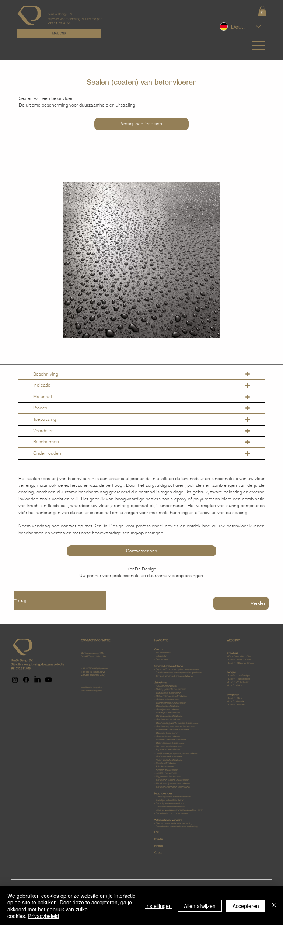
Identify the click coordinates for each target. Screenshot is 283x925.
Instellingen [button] (158, 906)
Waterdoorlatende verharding (176, 823)
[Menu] (259, 45)
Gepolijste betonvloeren (167, 709)
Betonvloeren (160, 682)
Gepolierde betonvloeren (167, 706)
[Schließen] (274, 905)
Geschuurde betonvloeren (168, 719)
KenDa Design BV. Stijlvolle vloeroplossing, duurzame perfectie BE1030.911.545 (37, 664)
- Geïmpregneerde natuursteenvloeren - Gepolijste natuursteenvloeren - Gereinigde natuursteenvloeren (172, 798)
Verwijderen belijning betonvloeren (172, 779)
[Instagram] (15, 680)
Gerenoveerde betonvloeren (169, 716)
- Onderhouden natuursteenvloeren (171, 813)
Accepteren (246, 906)
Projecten (158, 839)
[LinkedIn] (37, 680)
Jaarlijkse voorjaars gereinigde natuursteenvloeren (179, 810)
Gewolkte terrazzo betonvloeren (171, 739)
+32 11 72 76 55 (89, 668)
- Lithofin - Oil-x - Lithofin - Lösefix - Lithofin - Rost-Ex (236, 699)
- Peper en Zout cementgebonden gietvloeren (176, 669)
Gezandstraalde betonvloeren (170, 742)
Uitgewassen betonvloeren (168, 776)
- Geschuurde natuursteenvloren (169, 806)
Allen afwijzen (200, 906)
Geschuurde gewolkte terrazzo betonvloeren (177, 723)
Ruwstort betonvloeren (166, 769)
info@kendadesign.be (91, 687)
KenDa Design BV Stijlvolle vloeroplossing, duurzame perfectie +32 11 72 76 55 (78, 18)
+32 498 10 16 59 (89, 671)
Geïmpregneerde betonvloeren (170, 702)
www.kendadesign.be (91, 690)
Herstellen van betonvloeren (169, 746)
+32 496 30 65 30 (89, 675)
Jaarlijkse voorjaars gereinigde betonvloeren (177, 753)
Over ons (158, 649)
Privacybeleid (43, 915)
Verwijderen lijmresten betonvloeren (172, 783)
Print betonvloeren (164, 766)
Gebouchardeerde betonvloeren (171, 696)
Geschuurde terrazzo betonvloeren (172, 729)
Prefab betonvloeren (165, 763)
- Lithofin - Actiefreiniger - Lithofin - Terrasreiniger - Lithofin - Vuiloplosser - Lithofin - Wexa (238, 679)
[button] (262, 11)
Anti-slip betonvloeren (166, 685)
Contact (158, 852)
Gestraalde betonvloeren (167, 736)
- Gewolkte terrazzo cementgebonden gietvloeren (178, 672)
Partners (158, 845)
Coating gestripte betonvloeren (171, 689)
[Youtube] (48, 680)
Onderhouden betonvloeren (169, 756)
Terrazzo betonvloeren (166, 773)
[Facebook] (26, 680)
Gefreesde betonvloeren (167, 699)
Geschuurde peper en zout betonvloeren (175, 726)
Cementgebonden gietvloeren (168, 665)
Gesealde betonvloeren (167, 733)
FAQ (156, 832)
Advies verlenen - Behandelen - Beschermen (162, 656)
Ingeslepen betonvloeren (167, 749)
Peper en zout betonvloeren (169, 759)
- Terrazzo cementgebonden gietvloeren (173, 675)
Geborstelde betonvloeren (168, 692)
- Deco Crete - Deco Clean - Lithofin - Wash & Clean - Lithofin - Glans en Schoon (240, 658)
